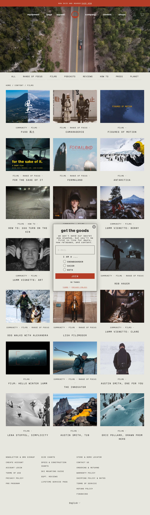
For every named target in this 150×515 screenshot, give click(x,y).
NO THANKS (75, 282)
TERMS (65, 287)
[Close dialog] (94, 226)
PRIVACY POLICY (79, 287)
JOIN (75, 276)
